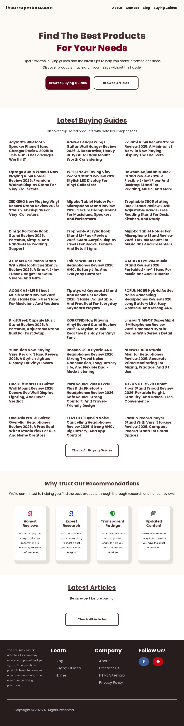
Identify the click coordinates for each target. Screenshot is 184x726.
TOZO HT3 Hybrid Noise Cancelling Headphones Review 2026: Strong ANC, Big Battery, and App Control (90, 426)
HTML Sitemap (112, 675)
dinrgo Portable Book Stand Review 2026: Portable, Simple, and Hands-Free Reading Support (29, 240)
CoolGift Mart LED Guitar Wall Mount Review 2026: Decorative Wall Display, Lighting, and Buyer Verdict (32, 392)
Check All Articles (92, 619)
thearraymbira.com (29, 7)
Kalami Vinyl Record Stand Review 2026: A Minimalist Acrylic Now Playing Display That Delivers (149, 149)
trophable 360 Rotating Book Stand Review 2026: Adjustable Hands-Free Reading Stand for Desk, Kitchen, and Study (147, 210)
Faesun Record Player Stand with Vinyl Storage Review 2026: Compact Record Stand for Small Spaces (148, 426)
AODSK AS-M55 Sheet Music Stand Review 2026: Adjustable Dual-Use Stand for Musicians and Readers (34, 297)
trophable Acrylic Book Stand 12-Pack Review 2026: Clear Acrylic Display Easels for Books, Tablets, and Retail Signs (91, 240)
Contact (132, 8)
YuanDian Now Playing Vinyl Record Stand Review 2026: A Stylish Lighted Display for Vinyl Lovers (33, 356)
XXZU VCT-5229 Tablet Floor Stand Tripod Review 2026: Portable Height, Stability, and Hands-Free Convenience (149, 392)
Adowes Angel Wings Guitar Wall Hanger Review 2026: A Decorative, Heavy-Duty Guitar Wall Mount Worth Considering (92, 151)
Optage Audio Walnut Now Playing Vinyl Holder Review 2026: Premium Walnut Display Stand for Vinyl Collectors (33, 180)
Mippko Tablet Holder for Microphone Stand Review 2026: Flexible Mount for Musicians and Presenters (149, 238)
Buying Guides (165, 8)
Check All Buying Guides (92, 450)
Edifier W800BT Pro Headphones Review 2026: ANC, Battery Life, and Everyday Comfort (90, 267)
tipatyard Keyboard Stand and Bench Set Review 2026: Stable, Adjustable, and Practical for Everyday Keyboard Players (92, 299)
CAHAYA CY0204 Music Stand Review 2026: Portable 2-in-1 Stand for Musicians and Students (148, 267)
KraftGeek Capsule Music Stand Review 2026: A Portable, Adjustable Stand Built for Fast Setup (34, 327)
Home (60, 675)
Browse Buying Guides (68, 83)
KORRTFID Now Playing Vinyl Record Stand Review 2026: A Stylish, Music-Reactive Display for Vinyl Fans (91, 329)
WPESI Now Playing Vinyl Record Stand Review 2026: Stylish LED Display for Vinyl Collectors (91, 178)
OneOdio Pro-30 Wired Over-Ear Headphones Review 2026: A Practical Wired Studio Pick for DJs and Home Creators (32, 426)
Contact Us (109, 668)
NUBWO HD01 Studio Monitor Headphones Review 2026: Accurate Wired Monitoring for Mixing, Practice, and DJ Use (147, 360)
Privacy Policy (111, 682)
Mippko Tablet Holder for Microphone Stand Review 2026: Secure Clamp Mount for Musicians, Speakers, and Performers (91, 210)
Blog (146, 8)
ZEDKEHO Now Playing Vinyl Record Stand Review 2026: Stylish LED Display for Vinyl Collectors (34, 208)
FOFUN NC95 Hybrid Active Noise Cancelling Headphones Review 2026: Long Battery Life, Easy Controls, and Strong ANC (149, 299)
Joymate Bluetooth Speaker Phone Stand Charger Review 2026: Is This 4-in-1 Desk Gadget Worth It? (31, 151)
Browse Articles (116, 83)
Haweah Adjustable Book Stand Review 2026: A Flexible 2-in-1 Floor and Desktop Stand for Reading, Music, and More (148, 180)
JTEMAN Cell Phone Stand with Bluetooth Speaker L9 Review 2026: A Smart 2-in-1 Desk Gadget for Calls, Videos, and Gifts (34, 269)
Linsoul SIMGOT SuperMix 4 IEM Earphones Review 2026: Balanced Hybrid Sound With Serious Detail (149, 327)
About (117, 8)
